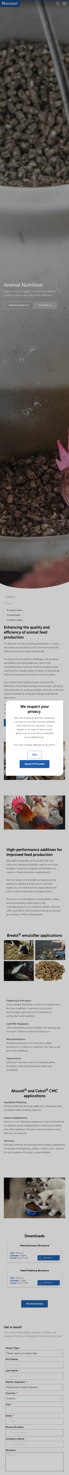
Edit (34, 755)
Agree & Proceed (34, 764)
